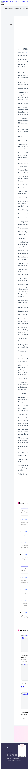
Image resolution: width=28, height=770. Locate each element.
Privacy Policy (17, 760)
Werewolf (11, 8)
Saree (23, 52)
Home (6, 8)
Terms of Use (10, 760)
